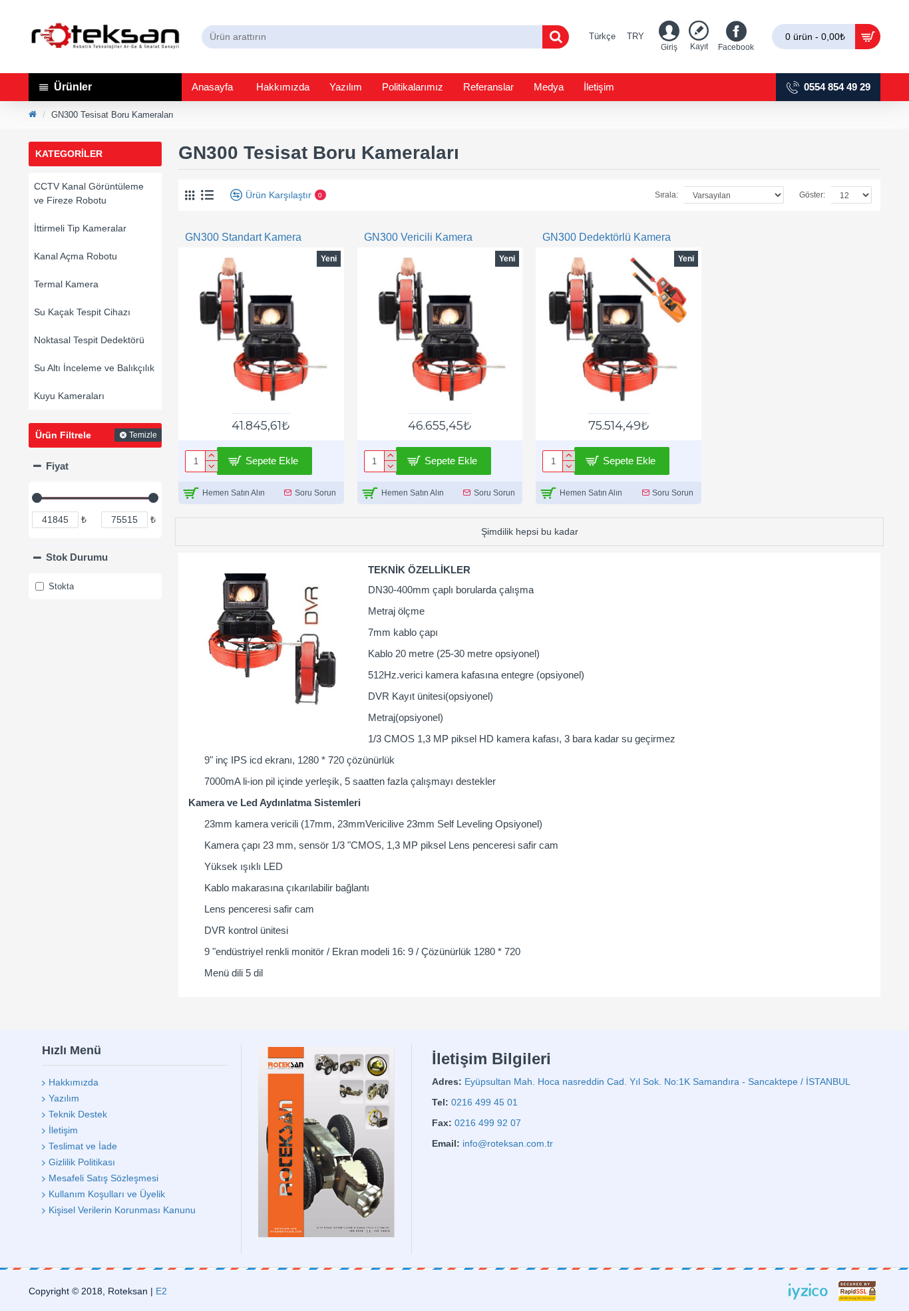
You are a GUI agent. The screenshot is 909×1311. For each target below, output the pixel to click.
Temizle (143, 435)
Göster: (812, 195)
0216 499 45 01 (484, 1102)
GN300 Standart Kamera (243, 237)
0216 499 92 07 (487, 1122)
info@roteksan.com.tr (507, 1143)
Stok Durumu (77, 557)
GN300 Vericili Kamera (418, 237)
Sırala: (666, 195)
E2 (161, 1291)
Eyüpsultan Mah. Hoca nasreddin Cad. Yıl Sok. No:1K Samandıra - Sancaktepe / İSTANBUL (657, 1081)
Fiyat (57, 466)
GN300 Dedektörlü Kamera (606, 237)
